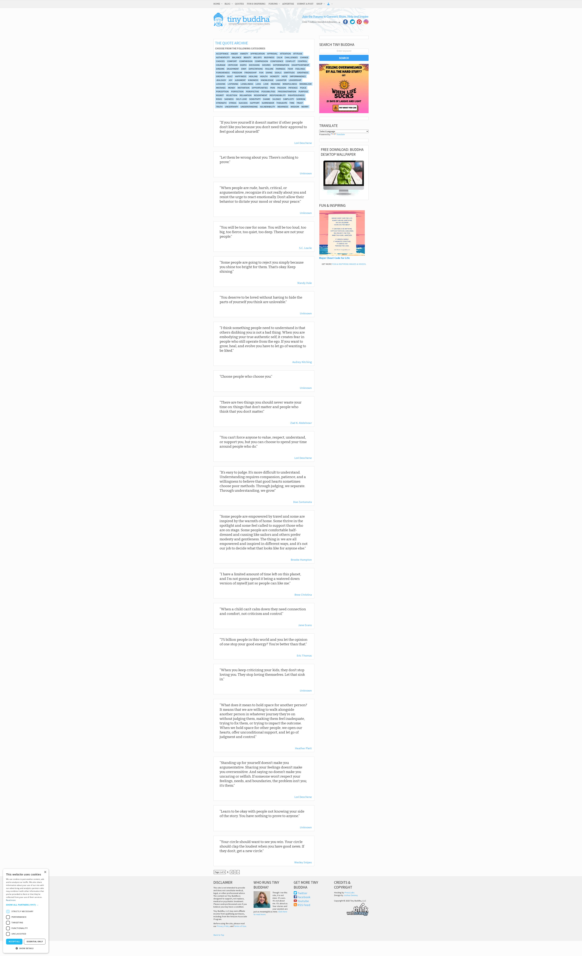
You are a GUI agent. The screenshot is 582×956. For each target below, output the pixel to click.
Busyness (269, 57)
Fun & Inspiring (256, 3)
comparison (245, 61)
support (254, 102)
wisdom (295, 106)
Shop (319, 3)
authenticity (223, 57)
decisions (254, 65)
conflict (290, 61)
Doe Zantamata (302, 502)
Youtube (303, 901)
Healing (253, 76)
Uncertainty (231, 106)
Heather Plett (303, 748)
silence (277, 99)
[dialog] (25, 911)
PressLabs (350, 892)
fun (261, 72)
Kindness (253, 80)
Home (216, 3)
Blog (227, 3)
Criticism (232, 65)
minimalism (305, 84)
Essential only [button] (35, 941)
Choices (220, 61)
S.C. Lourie (305, 248)
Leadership (295, 80)
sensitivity (255, 99)
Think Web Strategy (351, 909)
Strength (221, 102)
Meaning (275, 84)
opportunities (260, 87)
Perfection (237, 91)
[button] (25, 904)
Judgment (240, 80)
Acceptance (222, 53)
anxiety (244, 53)
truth (219, 106)
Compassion (261, 61)
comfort (232, 61)
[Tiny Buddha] (241, 25)
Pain (272, 87)
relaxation (245, 95)
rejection (231, 95)
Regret (220, 95)
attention (285, 53)
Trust (300, 102)
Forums (273, 3)
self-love (241, 99)
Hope (284, 76)
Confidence (276, 61)
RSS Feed (304, 905)
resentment (260, 95)
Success (243, 102)
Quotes (239, 3)
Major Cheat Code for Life (334, 258)
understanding (249, 106)
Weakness (283, 106)
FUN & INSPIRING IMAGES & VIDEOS (349, 264)
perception (222, 91)
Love (265, 84)
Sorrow (300, 99)
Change (304, 57)
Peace (303, 87)
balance (236, 57)
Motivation (243, 87)
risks (219, 99)
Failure (269, 68)
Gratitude (289, 72)
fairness (280, 68)
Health (264, 76)
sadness (229, 99)
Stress (232, 102)
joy (230, 80)
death (243, 65)
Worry (304, 106)
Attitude (297, 53)
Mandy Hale (304, 283)
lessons (220, 84)
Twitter (302, 893)
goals (278, 72)
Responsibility (278, 95)
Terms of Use (240, 926)
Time (292, 102)
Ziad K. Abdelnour (301, 423)
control (302, 61)
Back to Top (218, 935)
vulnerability (267, 106)
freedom (237, 72)
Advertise (288, 3)
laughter (281, 80)
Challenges (291, 57)
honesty (274, 76)
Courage (220, 65)
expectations (256, 68)
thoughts (282, 102)
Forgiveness (223, 72)
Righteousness (296, 95)
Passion (281, 87)
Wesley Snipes (303, 862)
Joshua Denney (351, 895)
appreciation (258, 53)
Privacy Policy (223, 926)
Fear (290, 68)
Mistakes (221, 87)
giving (269, 72)
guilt (229, 76)
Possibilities (268, 91)
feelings (300, 68)
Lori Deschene (303, 143)
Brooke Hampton (301, 559)
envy (243, 68)
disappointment (300, 65)
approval (272, 53)
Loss (258, 84)
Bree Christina (303, 594)
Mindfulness (290, 84)
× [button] (45, 872)
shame (266, 99)
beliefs (258, 57)
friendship (250, 72)
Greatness (302, 72)
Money (231, 87)
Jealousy (221, 80)
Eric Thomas (304, 655)
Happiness (240, 76)
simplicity (288, 99)
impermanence (298, 76)
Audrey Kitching (302, 362)
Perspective (252, 91)
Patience (293, 87)
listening (233, 84)
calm (279, 57)
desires (266, 65)
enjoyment (233, 68)
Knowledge (267, 80)
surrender (268, 102)
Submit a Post (305, 3)
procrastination (287, 91)
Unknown (306, 173)
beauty (247, 57)
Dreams (220, 68)
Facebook (304, 897)
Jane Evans (305, 625)
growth (220, 76)
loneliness (247, 84)
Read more (11, 900)
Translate (340, 134)
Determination (281, 65)
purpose (303, 91)
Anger (234, 53)
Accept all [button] (14, 941)
